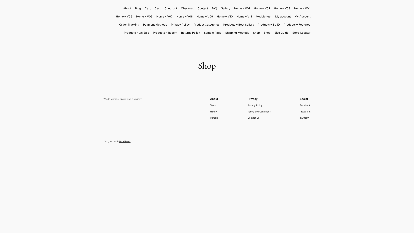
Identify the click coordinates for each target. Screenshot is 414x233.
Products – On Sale (136, 32)
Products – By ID (269, 24)
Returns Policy (190, 32)
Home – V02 (262, 8)
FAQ (214, 8)
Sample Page (212, 32)
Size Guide (281, 32)
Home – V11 (244, 16)
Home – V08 (184, 16)
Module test (263, 16)
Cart (148, 8)
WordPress (125, 141)
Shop (256, 32)
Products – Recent (165, 32)
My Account (302, 16)
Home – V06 (144, 16)
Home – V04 (302, 8)
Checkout (170, 8)
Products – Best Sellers (238, 24)
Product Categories (206, 24)
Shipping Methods (237, 32)
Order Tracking (129, 24)
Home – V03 (282, 8)
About (127, 8)
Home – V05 (124, 16)
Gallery (225, 8)
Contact (202, 8)
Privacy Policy (180, 24)
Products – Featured (297, 24)
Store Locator (301, 32)
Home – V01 (242, 8)
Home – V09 (205, 16)
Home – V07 (164, 16)
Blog (138, 8)
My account (283, 16)
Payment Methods (155, 24)
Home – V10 (225, 16)
